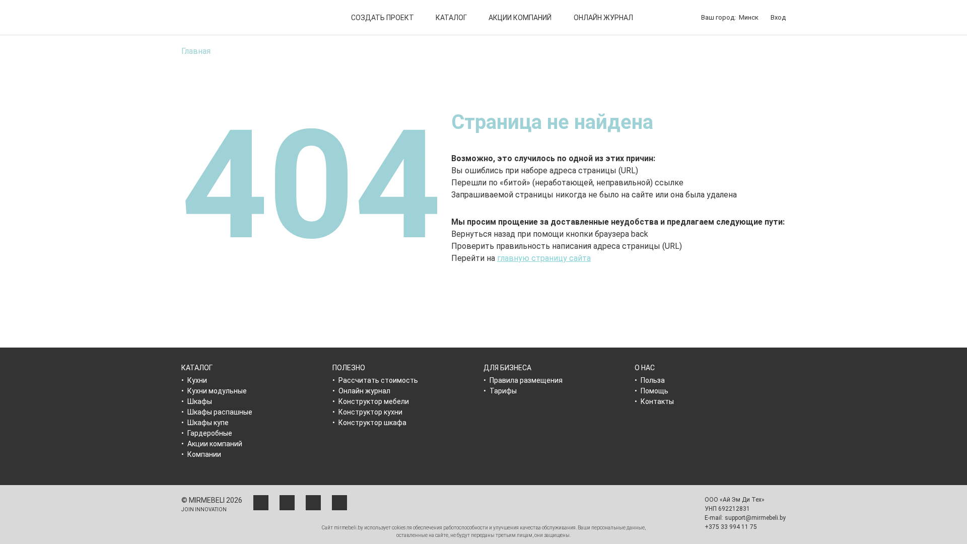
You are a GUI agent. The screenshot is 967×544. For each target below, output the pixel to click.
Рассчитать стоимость (378, 380)
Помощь (654, 391)
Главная (196, 51)
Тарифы (503, 391)
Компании (204, 454)
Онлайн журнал (603, 18)
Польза (653, 380)
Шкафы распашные (219, 412)
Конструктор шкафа (372, 423)
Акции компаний (520, 18)
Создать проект (382, 18)
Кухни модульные (217, 391)
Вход (778, 17)
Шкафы (199, 401)
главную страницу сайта (544, 258)
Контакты (657, 401)
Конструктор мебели (373, 401)
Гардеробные (209, 433)
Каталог (451, 18)
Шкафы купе (208, 423)
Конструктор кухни (370, 412)
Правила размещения (526, 380)
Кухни (197, 380)
